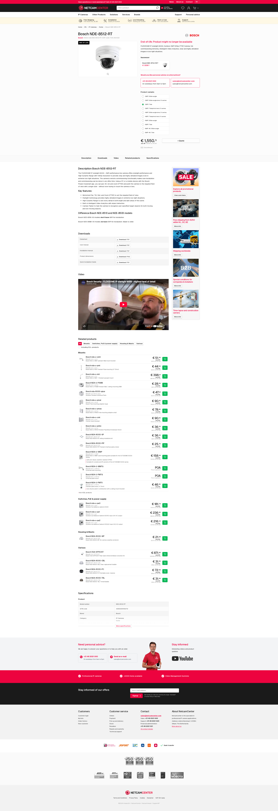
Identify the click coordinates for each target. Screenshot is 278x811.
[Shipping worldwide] (186, 239)
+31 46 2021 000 (115, 2)
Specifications (152, 158)
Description (86, 158)
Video (116, 158)
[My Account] (188, 8)
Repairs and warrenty (116, 729)
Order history (82, 721)
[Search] (157, 8)
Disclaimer (150, 798)
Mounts (87, 343)
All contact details (147, 729)
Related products (132, 158)
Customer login (83, 716)
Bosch (80, 38)
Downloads (102, 158)
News (171, 2)
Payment (112, 718)
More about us (176, 726)
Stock (111, 724)
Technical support (115, 732)
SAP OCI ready (160, 798)
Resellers (112, 726)
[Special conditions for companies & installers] (186, 268)
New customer (83, 724)
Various (139, 343)
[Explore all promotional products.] (186, 177)
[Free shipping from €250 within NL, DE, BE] (186, 208)
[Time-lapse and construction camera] (186, 299)
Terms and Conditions (120, 798)
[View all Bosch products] (192, 35)
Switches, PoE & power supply (104, 343)
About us (179, 2)
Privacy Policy (133, 798)
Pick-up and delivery (116, 721)
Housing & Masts (127, 343)
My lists (80, 718)
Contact (189, 2)
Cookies (142, 798)
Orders (111, 716)
